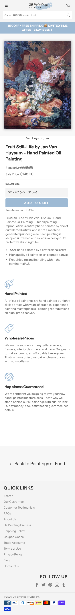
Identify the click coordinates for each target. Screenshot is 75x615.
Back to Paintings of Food (39, 463)
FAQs (7, 513)
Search (8, 496)
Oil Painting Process (17, 525)
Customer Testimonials (19, 507)
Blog (7, 560)
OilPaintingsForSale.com (26, 596)
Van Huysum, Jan (37, 138)
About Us (10, 519)
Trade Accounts (14, 542)
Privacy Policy (13, 554)
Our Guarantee (14, 501)
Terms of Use (12, 548)
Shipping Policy (14, 531)
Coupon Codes (14, 537)
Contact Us (11, 566)
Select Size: (12, 183)
